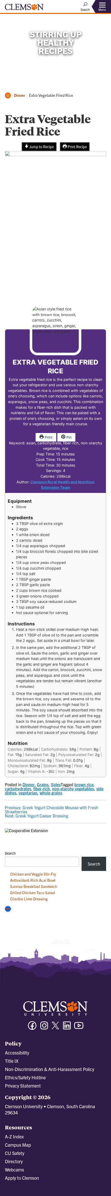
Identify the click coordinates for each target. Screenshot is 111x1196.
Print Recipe (77, 146)
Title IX (11, 1061)
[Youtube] (78, 1028)
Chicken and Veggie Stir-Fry (33, 873)
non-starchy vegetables (73, 788)
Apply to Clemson (22, 1178)
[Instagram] (44, 1028)
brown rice (83, 784)
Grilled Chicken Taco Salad (32, 892)
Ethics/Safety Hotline (25, 1077)
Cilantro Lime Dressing (29, 898)
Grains (43, 784)
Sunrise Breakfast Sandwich (33, 886)
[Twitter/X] (55, 1028)
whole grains (51, 792)
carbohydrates (18, 788)
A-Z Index (14, 1136)
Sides (56, 784)
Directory (14, 1161)
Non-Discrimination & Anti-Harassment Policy (49, 1069)
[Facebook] (32, 1028)
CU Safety (14, 1153)
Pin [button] (68, 437)
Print (48, 437)
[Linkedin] (67, 1028)
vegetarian (28, 792)
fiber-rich (41, 788)
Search (10, 853)
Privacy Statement (23, 1086)
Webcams (14, 1170)
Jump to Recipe (41, 146)
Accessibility (17, 1053)
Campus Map (18, 1145)
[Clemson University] (24, 8)
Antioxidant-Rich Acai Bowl (33, 880)
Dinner (19, 95)
